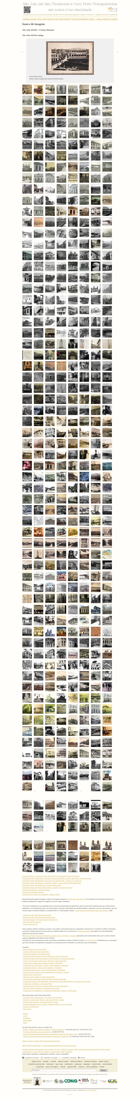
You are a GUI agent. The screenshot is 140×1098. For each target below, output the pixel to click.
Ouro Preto (82, 4)
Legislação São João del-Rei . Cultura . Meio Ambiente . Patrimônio (46, 965)
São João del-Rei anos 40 (32, 922)
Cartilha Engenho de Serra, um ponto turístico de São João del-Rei (45, 986)
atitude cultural (103, 1061)
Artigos (25, 1013)
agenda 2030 (71, 1067)
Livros (25, 1016)
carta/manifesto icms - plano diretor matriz (95, 19)
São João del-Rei (36, 4)
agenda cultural (63, 1061)
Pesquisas (26, 1018)
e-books (62, 1067)
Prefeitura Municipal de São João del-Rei (37, 1032)
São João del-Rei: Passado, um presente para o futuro (41, 988)
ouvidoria (81, 1067)
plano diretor (96, 1064)
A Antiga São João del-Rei (76, 899)
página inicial (29, 19)
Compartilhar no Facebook (31, 1057)
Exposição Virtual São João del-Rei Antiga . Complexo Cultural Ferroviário (47, 888)
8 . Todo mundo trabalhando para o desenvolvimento (58, 1045)
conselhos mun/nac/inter (36, 1064)
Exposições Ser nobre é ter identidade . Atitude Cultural (41, 894)
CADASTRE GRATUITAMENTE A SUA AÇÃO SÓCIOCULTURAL (93, 1074)
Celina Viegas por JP (30, 924)
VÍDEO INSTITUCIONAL (70, 14)
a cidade (53, 1061)
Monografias (27, 1020)
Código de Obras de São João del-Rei (36, 952)
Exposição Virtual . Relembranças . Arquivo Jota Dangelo (41, 885)
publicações (69, 1064)
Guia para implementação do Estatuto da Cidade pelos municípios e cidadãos (50, 936)
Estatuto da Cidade (83, 931)
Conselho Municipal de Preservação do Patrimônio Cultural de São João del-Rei (50, 1034)
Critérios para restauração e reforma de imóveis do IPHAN (42, 963)
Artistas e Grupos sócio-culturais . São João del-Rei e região (43, 1000)
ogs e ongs (59, 1064)
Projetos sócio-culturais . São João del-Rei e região (40, 1002)
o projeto (46, 1061)
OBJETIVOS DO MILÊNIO (31, 1045)
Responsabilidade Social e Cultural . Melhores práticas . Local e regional (47, 1004)
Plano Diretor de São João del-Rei (34, 949)
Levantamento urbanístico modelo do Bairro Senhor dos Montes (44, 979)
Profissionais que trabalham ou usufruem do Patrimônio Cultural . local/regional (50, 991)
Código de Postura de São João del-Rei (36, 954)
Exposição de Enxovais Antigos (33, 892)
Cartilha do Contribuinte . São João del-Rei (37, 984)
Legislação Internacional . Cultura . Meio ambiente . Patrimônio (44, 970)
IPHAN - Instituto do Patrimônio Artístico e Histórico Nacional (43, 1029)
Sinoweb (70, 1094)
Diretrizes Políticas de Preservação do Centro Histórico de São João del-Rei (49, 958)
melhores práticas (76, 1061)
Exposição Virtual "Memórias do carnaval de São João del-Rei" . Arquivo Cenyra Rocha (52, 881)
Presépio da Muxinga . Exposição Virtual (36, 890)
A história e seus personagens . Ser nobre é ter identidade (42, 997)
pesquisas (78, 1064)
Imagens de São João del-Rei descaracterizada (39, 917)
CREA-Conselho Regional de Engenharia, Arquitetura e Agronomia (46, 1036)
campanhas (40, 1067)
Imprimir (82, 1057)
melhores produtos (90, 1061)
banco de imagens (52, 1067)
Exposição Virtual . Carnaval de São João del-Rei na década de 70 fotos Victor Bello (50, 876)
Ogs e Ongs (27, 1009)
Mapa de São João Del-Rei (32, 975)
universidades (107, 1064)
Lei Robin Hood (91, 940)
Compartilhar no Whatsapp (68, 1057)
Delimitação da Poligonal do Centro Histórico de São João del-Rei (45, 956)
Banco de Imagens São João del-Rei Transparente (40, 920)
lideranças (50, 1064)
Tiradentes (61, 4)
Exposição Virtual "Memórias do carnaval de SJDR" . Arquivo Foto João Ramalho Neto (51, 883)
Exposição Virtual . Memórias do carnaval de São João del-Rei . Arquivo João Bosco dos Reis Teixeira (56, 878)
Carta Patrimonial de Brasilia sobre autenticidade (91, 910)
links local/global (92, 1067)
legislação (86, 1064)
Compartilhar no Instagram (50, 1057)
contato (101, 1067)
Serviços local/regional (31, 1007)
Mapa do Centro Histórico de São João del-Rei (39, 977)
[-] (35, 791)
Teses (25, 1023)
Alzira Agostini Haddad (90, 1090)
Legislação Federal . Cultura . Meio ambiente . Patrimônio (42, 968)
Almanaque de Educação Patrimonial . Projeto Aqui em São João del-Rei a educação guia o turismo (57, 981)
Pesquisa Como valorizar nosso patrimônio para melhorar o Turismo (46, 972)
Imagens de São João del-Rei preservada (37, 915)
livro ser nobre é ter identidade (54, 19)
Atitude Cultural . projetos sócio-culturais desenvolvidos (41, 1041)
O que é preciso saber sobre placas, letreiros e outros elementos (44, 961)
